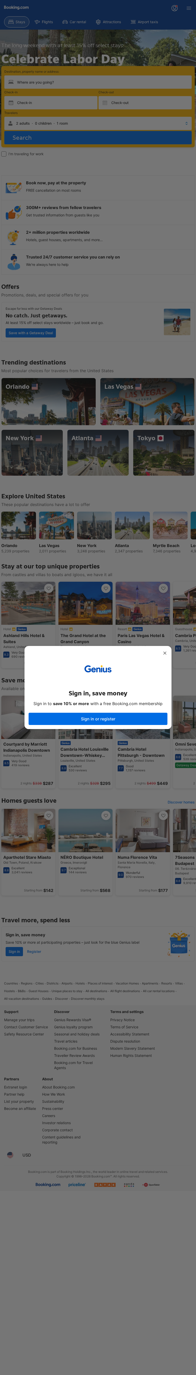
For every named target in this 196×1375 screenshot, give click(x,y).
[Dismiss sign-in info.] (164, 653)
